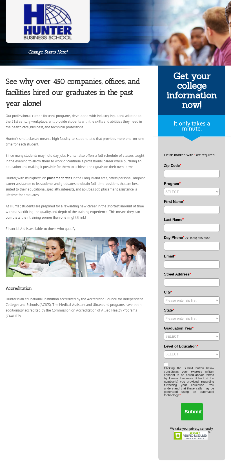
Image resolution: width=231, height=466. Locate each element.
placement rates (59, 178)
